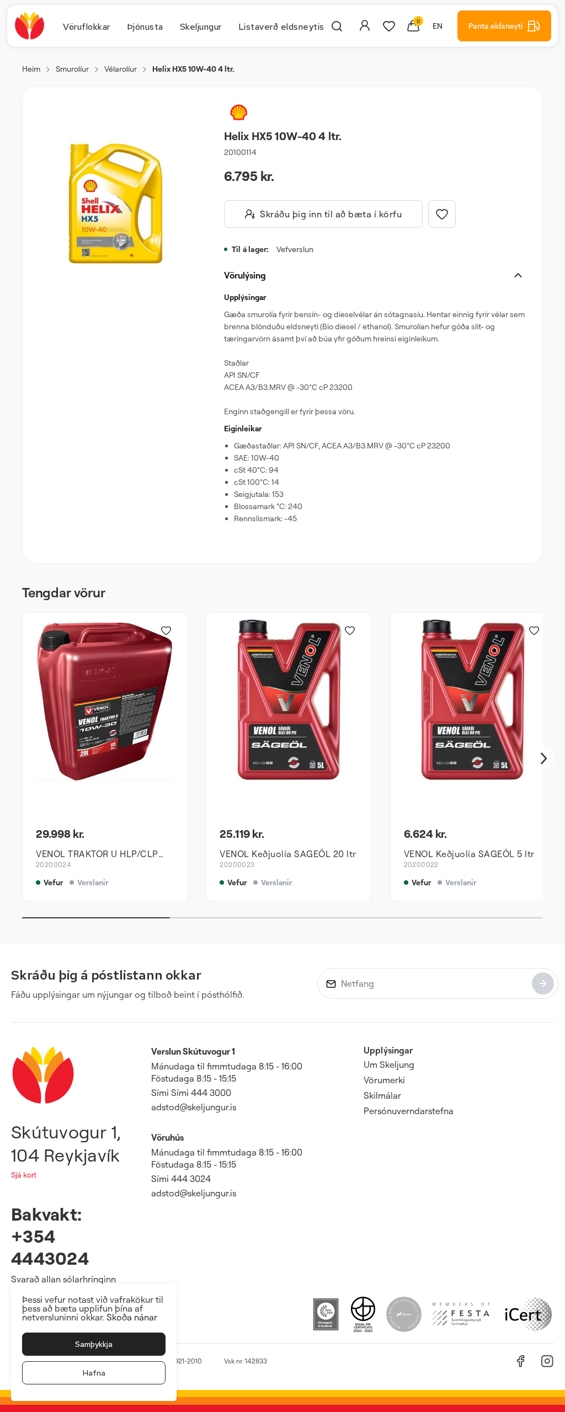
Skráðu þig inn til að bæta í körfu (331, 214)
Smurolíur (72, 68)
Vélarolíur (120, 68)
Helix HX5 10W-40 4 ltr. (193, 68)
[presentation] (87, 26)
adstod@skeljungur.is (193, 1107)
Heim (31, 68)
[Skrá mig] (543, 983)
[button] (115, 203)
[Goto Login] (389, 26)
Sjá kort (23, 1174)
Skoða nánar (131, 1317)
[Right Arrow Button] (544, 758)
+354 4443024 (50, 1246)
